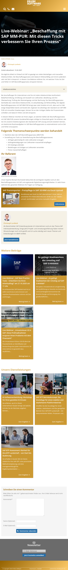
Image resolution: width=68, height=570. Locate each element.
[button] (34, 89)
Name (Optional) (9, 521)
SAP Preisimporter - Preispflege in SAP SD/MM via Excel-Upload (33, 190)
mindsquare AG (61, 569)
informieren (59, 204)
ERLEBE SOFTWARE (5, 59)
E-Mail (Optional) (9, 526)
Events (12, 59)
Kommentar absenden (28, 531)
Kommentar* (7, 499)
